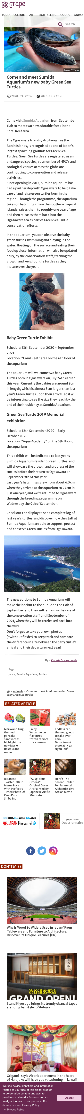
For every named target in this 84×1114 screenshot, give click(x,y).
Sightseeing (47, 15)
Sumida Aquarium (36, 120)
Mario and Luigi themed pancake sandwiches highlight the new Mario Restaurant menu (14, 741)
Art (32, 15)
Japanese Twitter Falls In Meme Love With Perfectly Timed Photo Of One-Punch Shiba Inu (14, 788)
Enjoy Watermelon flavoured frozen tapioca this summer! (38, 736)
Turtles (43, 674)
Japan (12, 674)
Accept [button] (69, 1098)
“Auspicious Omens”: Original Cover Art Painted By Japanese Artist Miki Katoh (39, 787)
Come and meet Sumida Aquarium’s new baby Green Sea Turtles (39, 82)
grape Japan (13, 5)
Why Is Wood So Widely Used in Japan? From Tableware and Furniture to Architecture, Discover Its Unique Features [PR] (39, 931)
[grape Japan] (8, 691)
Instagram (53, 850)
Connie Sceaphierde (64, 660)
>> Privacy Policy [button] (13, 1109)
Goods (65, 15)
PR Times (75, 70)
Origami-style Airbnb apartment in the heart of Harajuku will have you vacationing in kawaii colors (42, 1079)
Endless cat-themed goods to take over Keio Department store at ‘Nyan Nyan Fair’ (64, 739)
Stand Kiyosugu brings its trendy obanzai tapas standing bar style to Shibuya (42, 1005)
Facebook (30, 850)
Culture (19, 15)
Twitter (42, 850)
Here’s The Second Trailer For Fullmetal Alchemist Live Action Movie (64, 785)
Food (6, 15)
